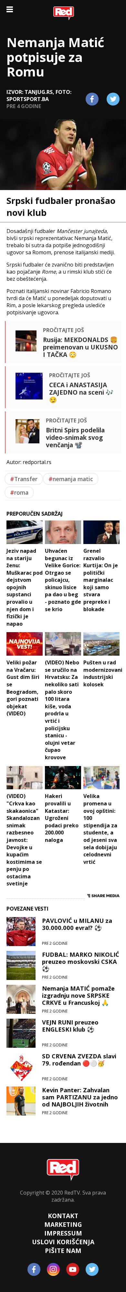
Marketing (63, 1224)
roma (19, 492)
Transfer (23, 479)
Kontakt (63, 1215)
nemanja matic (70, 479)
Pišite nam (63, 1250)
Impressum (63, 1233)
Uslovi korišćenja (63, 1241)
